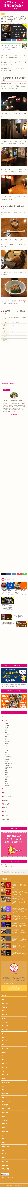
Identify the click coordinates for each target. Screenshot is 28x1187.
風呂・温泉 (6, 819)
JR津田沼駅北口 (5, 383)
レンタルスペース (8, 796)
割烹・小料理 (8, 763)
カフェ (6, 738)
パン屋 (6, 750)
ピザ (6, 752)
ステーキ (7, 743)
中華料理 (7, 759)
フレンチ (7, 754)
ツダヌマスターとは (6, 866)
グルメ (5, 720)
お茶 (6, 729)
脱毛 (4, 811)
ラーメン (7, 758)
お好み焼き (8, 725)
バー (6, 747)
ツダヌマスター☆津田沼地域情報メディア (14, 5)
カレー (6, 739)
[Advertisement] (14, 433)
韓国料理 (7, 785)
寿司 (6, 769)
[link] (12, 340)
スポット (5, 789)
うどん (6, 723)
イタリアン (8, 736)
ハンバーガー (8, 745)
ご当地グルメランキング (7, 1177)
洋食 (6, 778)
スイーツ (7, 741)
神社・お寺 (6, 804)
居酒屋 (6, 772)
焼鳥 (6, 781)
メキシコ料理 (8, 756)
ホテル (5, 792)
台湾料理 (7, 765)
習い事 (5, 807)
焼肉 (6, 779)
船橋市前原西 (13, 383)
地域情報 (5, 800)
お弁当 (6, 727)
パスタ (6, 748)
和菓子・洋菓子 (9, 767)
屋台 (6, 774)
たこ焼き (7, 734)
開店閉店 (5, 815)
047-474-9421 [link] (12, 340)
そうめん (7, 730)
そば (6, 732)
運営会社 (3, 864)
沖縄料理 (7, 776)
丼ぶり (6, 761)
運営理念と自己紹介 (9, 983)
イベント (5, 717)
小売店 (6, 770)
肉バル (6, 783)
